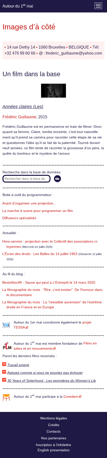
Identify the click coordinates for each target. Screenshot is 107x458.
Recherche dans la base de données (31, 172)
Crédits (53, 425)
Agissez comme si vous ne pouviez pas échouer (45, 373)
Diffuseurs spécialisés (19, 218)
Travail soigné (18, 365)
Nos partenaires (53, 438)
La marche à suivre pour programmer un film (37, 211)
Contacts (53, 431)
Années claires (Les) (22, 106)
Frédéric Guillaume (19, 117)
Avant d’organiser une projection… (29, 203)
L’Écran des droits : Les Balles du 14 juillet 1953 (39, 254)
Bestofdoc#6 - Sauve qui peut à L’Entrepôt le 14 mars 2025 (48, 282)
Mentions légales (53, 418)
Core (70, 396)
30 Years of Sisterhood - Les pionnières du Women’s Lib (51, 381)
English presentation (54, 450)
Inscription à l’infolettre (53, 445)
